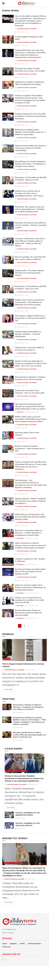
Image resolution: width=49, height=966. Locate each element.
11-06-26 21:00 (20, 63)
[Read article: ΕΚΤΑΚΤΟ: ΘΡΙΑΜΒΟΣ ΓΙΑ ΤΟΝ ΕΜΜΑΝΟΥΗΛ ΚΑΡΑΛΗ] (9, 815)
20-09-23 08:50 (20, 525)
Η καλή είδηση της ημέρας (16, 771)
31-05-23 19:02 (20, 554)
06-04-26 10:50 (20, 90)
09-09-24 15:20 (30, 412)
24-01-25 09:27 (20, 372)
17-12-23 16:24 (20, 494)
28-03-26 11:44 (20, 109)
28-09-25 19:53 (20, 186)
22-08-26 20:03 (30, 879)
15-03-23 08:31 (30, 564)
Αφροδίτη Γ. (20, 412)
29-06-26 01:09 (20, 45)
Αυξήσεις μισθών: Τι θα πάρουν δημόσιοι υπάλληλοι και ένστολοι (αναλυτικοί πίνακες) (29, 272)
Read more (9, 689)
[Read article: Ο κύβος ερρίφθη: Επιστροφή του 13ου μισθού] (8, 40)
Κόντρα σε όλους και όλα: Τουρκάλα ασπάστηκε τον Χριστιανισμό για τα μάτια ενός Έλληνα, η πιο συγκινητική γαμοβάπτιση (24, 778)
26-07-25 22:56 (20, 252)
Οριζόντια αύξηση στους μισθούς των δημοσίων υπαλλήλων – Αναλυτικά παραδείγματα (28, 334)
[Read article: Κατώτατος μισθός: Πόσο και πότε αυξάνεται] (8, 435)
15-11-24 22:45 (20, 385)
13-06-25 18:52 (20, 265)
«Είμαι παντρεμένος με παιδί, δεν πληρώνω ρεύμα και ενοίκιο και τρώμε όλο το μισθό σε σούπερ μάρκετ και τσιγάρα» (30, 545)
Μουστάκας (20, 538)
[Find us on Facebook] (2, 959)
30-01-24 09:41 (20, 457)
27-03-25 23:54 (20, 311)
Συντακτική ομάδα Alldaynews (27, 28)
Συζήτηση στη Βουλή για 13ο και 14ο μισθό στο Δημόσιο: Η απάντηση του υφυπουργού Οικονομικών (30, 116)
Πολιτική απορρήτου (34, 943)
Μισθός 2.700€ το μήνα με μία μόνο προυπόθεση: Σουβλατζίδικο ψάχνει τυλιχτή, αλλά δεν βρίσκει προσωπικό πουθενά (31, 419)
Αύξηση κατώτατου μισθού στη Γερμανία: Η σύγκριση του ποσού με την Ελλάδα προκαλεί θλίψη (30, 148)
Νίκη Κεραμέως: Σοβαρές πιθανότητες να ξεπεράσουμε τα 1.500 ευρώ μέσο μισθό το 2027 (30, 318)
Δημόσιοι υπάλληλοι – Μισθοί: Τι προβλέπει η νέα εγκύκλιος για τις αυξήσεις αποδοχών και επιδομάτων (30, 501)
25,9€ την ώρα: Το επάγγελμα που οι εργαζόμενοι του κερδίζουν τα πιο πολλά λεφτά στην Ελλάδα (29, 600)
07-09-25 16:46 (20, 218)
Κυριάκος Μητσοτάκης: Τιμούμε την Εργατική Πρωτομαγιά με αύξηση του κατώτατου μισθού (28, 612)
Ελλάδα (7, 659)
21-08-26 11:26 (20, 32)
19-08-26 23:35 (33, 784)
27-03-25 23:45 (20, 327)
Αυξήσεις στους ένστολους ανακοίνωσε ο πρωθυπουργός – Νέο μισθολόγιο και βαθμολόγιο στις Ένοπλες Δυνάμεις (29, 302)
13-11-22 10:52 (30, 605)
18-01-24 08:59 (20, 475)
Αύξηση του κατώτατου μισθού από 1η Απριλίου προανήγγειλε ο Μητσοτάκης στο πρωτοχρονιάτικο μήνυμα (30, 587)
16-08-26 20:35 (21, 828)
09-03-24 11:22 (20, 441)
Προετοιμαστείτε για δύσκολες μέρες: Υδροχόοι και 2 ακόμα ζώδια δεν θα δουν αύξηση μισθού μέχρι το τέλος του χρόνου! (30, 406)
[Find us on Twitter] (5, 959)
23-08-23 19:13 (30, 538)
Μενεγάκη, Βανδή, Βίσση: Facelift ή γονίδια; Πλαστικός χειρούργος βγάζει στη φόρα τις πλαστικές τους (29, 735)
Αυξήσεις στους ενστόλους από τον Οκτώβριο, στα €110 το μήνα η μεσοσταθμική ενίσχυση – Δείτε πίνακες (29, 193)
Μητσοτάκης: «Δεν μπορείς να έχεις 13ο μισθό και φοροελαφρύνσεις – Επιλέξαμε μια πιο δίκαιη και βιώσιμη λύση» (29, 209)
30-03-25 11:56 (20, 295)
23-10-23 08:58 (20, 509)
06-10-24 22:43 (20, 399)
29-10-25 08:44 (20, 172)
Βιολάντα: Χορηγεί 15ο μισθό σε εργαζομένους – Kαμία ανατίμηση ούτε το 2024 (30, 448)
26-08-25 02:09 (20, 234)
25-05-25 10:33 (20, 281)
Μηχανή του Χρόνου (12, 863)
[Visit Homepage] (26, 3)
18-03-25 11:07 (20, 356)
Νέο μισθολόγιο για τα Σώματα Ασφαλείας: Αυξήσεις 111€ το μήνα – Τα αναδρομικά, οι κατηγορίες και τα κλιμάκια (30, 163)
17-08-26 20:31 (30, 670)
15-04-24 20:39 (20, 427)
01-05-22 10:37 (30, 618)
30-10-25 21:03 (20, 157)
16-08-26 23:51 (21, 818)
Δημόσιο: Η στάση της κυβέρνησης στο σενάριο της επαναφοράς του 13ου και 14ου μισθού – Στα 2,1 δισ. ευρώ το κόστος (30, 363)
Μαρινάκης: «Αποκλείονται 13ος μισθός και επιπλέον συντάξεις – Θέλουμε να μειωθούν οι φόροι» (31, 225)
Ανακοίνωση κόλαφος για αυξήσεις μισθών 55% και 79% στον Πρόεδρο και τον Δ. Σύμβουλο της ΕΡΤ (30, 571)
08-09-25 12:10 (20, 202)
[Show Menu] (3, 3)
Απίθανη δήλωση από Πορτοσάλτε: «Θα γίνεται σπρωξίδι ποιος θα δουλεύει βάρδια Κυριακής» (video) (30, 516)
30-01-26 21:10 (20, 141)
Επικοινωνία (6, 947)
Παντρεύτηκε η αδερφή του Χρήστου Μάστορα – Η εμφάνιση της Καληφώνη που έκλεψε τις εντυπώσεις (28, 707)
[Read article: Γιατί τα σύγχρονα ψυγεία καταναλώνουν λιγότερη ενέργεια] (24, 650)
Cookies (22, 943)
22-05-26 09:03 (20, 77)
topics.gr (11, 933)
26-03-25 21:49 (20, 343)
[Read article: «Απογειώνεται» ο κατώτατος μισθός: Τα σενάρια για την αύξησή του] (8, 350)
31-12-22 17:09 (30, 593)
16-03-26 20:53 (20, 125)
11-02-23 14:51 (20, 580)
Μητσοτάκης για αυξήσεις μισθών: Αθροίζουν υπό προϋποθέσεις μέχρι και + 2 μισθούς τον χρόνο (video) (30, 132)
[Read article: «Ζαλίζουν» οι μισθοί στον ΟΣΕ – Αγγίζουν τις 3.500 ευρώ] (8, 562)
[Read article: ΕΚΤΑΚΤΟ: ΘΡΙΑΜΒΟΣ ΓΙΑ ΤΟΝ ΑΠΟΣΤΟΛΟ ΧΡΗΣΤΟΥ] (9, 825)
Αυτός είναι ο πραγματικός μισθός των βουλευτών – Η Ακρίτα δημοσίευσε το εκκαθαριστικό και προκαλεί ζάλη (28, 532)
